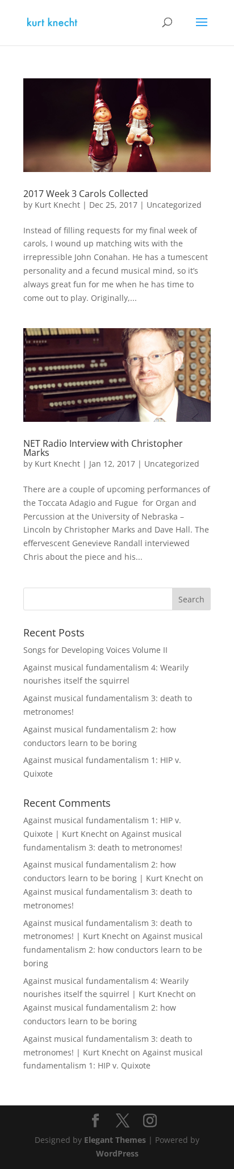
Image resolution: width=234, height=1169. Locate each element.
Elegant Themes (115, 1139)
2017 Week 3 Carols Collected (85, 193)
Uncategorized (174, 204)
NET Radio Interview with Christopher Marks (103, 448)
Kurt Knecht (57, 204)
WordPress (117, 1153)
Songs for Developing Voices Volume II (95, 649)
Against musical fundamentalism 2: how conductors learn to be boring (113, 950)
